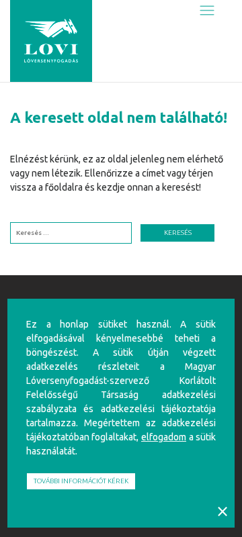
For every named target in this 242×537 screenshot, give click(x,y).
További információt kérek (81, 481)
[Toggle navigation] (207, 11)
